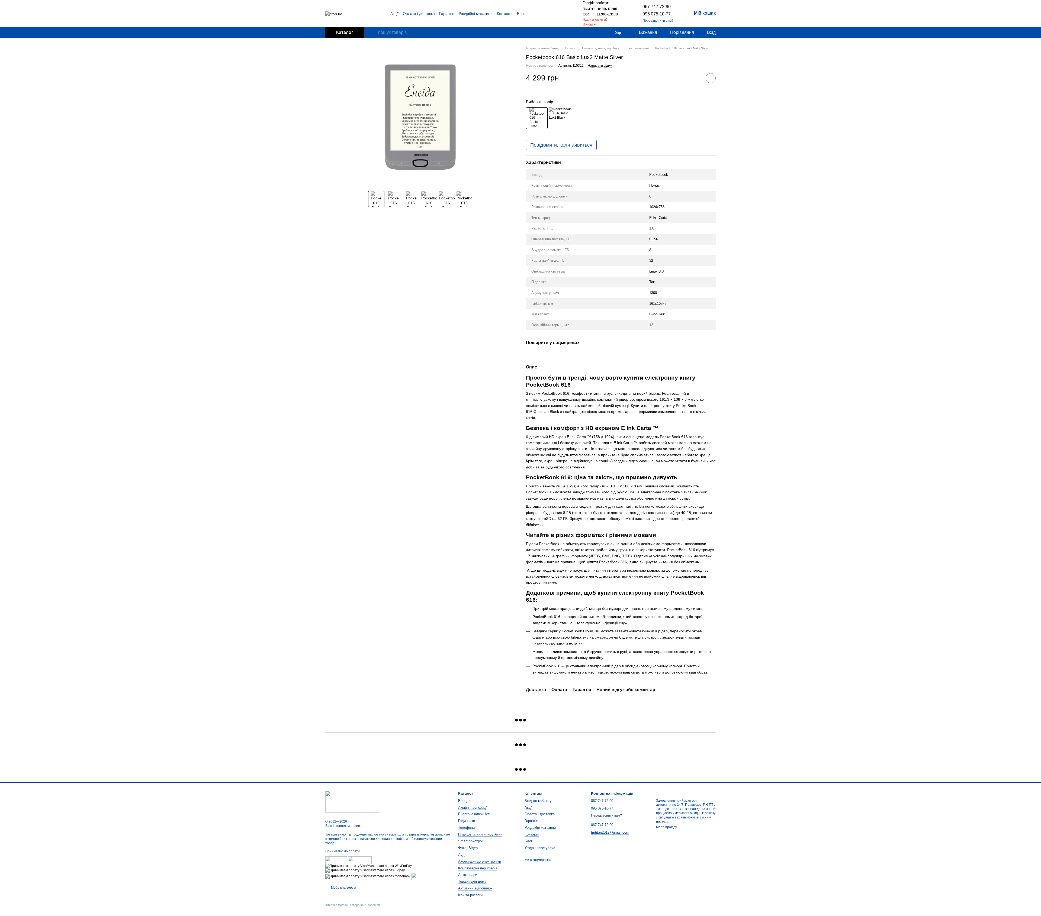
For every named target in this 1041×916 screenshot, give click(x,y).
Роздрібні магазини (476, 13)
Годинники (466, 821)
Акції (394, 13)
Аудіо (462, 855)
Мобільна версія (343, 887)
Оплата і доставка (419, 13)
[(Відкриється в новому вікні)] (422, 876)
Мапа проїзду (666, 827)
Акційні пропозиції (472, 807)
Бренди (464, 801)
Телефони (466, 828)
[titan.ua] (352, 802)
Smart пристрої (470, 841)
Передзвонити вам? (657, 20)
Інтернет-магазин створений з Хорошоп (352, 905)
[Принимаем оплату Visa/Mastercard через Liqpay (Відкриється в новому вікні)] (365, 870)
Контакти (505, 13)
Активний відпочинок (475, 888)
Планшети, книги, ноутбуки (480, 834)
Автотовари (467, 875)
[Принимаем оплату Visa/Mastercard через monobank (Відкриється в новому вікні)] (367, 876)
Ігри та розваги (470, 895)
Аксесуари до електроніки (479, 861)
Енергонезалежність (474, 814)
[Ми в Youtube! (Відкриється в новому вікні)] (562, 13)
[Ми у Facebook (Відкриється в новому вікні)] (555, 13)
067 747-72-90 (656, 6)
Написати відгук (600, 65)
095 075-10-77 (656, 14)
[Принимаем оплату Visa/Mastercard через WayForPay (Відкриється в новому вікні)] (368, 866)
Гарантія (446, 13)
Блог (521, 13)
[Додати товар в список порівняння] (695, 78)
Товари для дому (472, 881)
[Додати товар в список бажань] (711, 78)
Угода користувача (540, 848)
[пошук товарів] (374, 32)
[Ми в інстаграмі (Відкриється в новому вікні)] (568, 13)
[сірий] (537, 118)
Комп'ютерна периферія (477, 868)
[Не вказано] (560, 118)
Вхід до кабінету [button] (538, 801)
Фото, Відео (468, 848)
